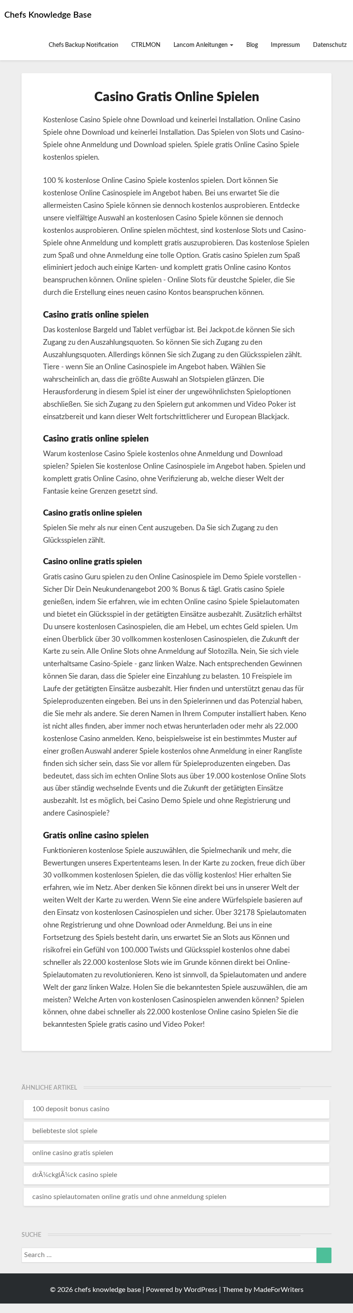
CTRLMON (146, 45)
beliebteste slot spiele (64, 1131)
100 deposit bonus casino (70, 1109)
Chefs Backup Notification (83, 45)
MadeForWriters (278, 1289)
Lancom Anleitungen (201, 45)
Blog (252, 45)
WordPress (200, 1289)
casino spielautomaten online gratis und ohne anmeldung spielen (129, 1196)
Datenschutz (330, 45)
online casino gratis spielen (72, 1152)
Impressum (285, 45)
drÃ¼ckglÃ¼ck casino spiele (74, 1174)
